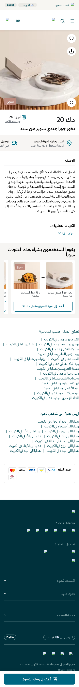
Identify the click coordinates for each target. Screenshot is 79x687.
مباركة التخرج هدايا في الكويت (59, 349)
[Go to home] (40, 20)
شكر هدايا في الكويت (20, 344)
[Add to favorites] (71, 38)
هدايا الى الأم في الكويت (27, 436)
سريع (10, 101)
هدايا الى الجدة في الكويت (63, 450)
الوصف (70, 160)
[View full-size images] (71, 102)
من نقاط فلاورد (12, 121)
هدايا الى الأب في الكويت (24, 431)
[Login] (17, 20)
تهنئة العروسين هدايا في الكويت (58, 368)
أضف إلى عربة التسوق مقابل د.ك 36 (43, 306)
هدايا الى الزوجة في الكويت (62, 431)
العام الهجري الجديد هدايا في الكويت (55, 398)
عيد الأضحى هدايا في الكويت (61, 388)
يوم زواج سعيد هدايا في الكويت (59, 344)
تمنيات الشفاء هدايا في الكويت (58, 378)
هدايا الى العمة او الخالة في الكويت (57, 441)
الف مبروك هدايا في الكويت (61, 339)
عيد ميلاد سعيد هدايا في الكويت (58, 393)
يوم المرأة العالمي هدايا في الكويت (59, 363)
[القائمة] (72, 21)
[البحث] (63, 21)
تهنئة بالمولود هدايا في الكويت (60, 383)
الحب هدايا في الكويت (65, 359)
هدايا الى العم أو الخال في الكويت (58, 421)
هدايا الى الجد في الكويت (25, 450)
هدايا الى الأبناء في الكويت (25, 446)
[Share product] (71, 51)
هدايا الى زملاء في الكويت (63, 436)
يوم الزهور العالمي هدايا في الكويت (58, 354)
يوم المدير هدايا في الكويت (29, 359)
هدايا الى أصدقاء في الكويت (61, 426)
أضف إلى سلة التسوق (36, 679)
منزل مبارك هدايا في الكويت (61, 373)
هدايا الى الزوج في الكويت (63, 446)
